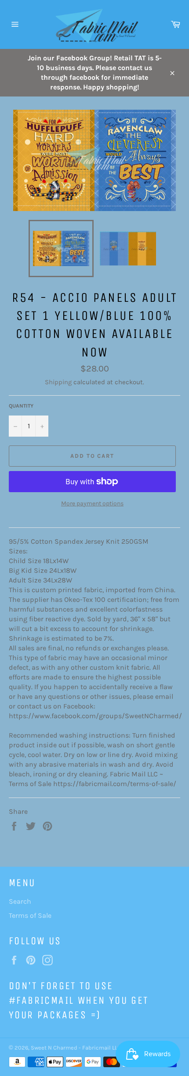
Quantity (21, 406)
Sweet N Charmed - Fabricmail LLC (76, 1047)
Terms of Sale (30, 915)
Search (20, 901)
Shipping (58, 382)
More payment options (92, 503)
